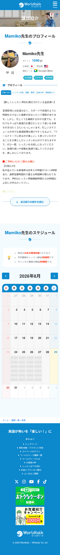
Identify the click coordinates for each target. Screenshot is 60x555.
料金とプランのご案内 (31, 469)
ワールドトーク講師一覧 (31, 455)
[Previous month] (5, 276)
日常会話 (49, 77)
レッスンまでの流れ (31, 466)
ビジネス (38, 77)
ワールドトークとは (31, 458)
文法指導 (28, 77)
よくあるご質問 (31, 473)
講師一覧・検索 (19, 420)
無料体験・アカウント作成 (31, 447)
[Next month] (54, 276)
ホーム (5, 420)
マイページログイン (31, 451)
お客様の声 (31, 462)
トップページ (31, 444)
